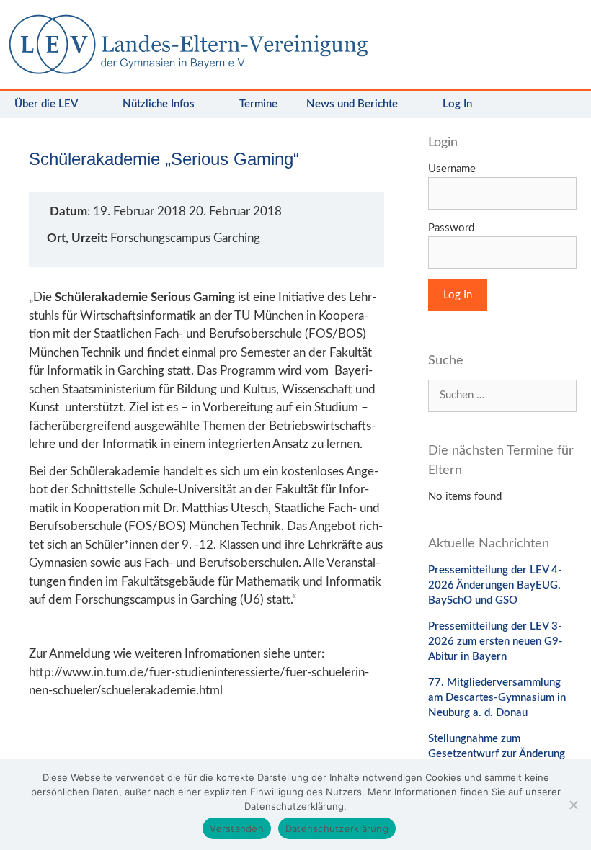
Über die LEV (46, 104)
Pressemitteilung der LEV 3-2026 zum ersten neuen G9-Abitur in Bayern (495, 641)
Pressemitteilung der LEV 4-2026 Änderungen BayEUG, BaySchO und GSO (495, 585)
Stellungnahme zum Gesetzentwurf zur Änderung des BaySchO (496, 753)
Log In (457, 104)
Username (452, 169)
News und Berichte (352, 104)
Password (451, 228)
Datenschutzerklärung (336, 828)
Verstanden (237, 828)
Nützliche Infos (159, 104)
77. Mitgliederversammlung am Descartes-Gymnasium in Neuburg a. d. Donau (497, 697)
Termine (258, 104)
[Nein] (573, 804)
